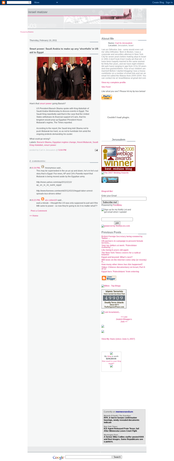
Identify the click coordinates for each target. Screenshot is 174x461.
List (125, 317)
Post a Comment (39, 211)
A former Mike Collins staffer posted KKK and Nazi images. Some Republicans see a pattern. (124, 439)
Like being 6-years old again (114, 250)
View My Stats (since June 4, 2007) (118, 339)
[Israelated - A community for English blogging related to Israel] (110, 312)
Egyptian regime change (64, 142)
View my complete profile (113, 82)
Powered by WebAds (26, 32)
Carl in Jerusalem (123, 43)
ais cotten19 (51, 200)
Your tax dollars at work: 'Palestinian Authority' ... (119, 246)
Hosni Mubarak (84, 142)
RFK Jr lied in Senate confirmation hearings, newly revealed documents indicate (121, 420)
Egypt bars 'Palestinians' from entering (120, 271)
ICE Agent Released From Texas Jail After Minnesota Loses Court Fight (121, 429)
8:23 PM (36, 200)
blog (109, 356)
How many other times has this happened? (122, 264)
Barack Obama (44, 142)
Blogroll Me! (107, 191)
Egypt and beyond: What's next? (117, 257)
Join (122, 321)
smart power (50, 145)
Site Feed (105, 87)
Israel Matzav (37, 12)
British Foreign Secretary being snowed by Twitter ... (122, 237)
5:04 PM (62, 150)
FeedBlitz (117, 205)
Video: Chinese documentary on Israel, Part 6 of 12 (123, 268)
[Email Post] (95, 150)
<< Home (34, 216)
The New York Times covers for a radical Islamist (121, 254)
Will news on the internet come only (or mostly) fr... (123, 261)
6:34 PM (36, 168)
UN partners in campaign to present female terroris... (122, 242)
